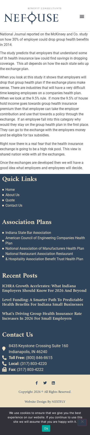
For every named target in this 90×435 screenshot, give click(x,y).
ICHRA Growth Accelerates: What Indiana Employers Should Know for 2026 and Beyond (44, 288)
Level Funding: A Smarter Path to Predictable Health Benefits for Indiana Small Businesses (42, 302)
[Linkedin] (53, 383)
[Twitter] (45, 383)
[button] (82, 16)
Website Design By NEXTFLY (45, 402)
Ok (46, 428)
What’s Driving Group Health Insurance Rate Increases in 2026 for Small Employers (42, 316)
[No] (82, 422)
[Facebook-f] (36, 383)
